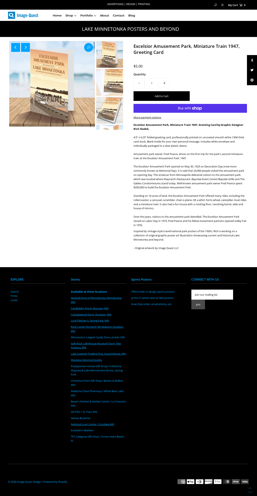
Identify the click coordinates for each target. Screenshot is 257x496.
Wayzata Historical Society (86, 360)
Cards (14, 300)
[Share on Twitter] (252, 70)
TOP (250, 491)
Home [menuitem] (57, 15)
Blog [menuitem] (131, 15)
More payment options (147, 117)
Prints (14, 296)
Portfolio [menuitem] (86, 15)
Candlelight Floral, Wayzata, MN (90, 308)
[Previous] (15, 47)
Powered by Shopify (55, 482)
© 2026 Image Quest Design (24, 482)
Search (15, 291)
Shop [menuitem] (69, 15)
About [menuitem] (104, 15)
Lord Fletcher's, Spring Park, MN (90, 320)
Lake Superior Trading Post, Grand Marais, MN (98, 354)
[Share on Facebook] (252, 60)
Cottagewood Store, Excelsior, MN (91, 314)
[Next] (25, 47)
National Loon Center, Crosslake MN (92, 424)
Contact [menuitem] (118, 15)
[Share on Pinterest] (252, 80)
